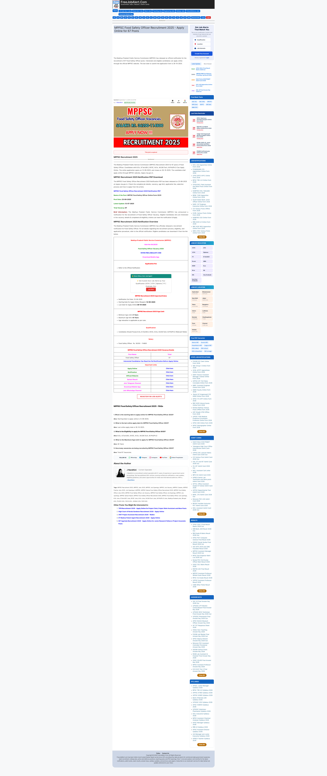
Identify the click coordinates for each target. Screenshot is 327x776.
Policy (158, 753)
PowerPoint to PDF (197, 345)
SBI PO (202, 104)
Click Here (169, 390)
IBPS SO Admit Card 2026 (202, 475)
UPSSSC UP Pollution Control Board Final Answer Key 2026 (202, 607)
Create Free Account (202, 53)
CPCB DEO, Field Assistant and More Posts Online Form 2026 (202, 186)
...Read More (130, 480)
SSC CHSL (202, 101)
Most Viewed (207, 64)
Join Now (151, 289)
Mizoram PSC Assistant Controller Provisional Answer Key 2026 (201, 645)
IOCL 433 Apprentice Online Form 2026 (204, 85)
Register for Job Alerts (151, 396)
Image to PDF (208, 345)
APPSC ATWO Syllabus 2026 (202, 693)
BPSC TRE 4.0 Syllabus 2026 (203, 690)
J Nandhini (119, 102)
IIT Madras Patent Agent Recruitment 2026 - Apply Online (139, 518)
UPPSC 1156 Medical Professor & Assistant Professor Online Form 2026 (202, 418)
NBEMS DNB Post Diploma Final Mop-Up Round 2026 (204, 74)
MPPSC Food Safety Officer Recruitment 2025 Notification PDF (137, 191)
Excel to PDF (204, 342)
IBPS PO (209, 101)
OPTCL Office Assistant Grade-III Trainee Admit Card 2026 (202, 486)
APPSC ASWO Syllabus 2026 (203, 695)
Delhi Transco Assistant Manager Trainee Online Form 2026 (201, 376)
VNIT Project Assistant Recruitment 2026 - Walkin (136, 515)
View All (202, 237)
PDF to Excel (204, 348)
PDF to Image (208, 351)
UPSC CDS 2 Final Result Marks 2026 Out (203, 68)
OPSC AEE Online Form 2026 (202, 423)
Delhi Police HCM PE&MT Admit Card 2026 (203, 79)
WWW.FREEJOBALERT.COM (151, 253)
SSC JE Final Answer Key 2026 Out (203, 90)
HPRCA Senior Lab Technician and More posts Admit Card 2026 (202, 479)
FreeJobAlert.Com (134, 2)
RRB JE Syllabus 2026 (200, 727)
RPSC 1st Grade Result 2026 (202, 578)
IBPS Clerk (195, 104)
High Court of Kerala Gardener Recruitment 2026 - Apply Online (141, 511)
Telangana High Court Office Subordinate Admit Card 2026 (202, 448)
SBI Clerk (208, 104)
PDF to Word (195, 348)
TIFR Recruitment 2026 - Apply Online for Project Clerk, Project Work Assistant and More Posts (152, 508)
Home (115, 10)
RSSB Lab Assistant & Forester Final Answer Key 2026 (202, 656)
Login (207, 57)
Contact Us (165, 753)
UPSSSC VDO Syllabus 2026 (202, 702)
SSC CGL (194, 101)
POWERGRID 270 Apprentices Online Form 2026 (201, 171)
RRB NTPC (195, 107)
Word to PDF (195, 342)
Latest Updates (196, 64)
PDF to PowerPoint (197, 351)
